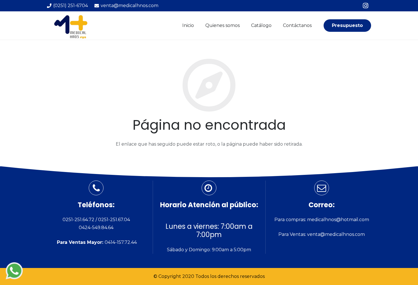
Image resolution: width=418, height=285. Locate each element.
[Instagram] (365, 5)
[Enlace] (14, 270)
